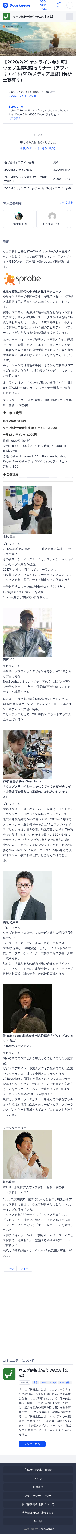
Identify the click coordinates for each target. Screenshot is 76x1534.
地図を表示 (14, 118)
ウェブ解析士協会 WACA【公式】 (34, 16)
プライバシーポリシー (38, 1495)
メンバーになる (33, 1444)
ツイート (25, 1268)
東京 (36, 1382)
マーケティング (48, 1382)
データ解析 (64, 1382)
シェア (10, 1268)
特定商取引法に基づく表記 (38, 1512)
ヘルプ (38, 1478)
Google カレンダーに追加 (22, 95)
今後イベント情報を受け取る (38, 148)
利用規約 (38, 1487)
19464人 (24, 1382)
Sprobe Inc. (16, 106)
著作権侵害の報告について (38, 1504)
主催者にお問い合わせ (38, 1469)
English (38, 1521)
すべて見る (66, 202)
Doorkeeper (46, 1528)
